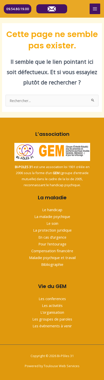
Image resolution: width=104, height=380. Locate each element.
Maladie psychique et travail (52, 257)
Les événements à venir (52, 325)
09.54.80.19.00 (17, 9)
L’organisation (52, 312)
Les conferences (52, 298)
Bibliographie (52, 264)
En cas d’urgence (52, 237)
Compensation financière (52, 250)
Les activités (52, 305)
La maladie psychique (52, 216)
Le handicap (52, 209)
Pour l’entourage (52, 243)
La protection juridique (52, 230)
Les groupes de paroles (52, 319)
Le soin (52, 223)
